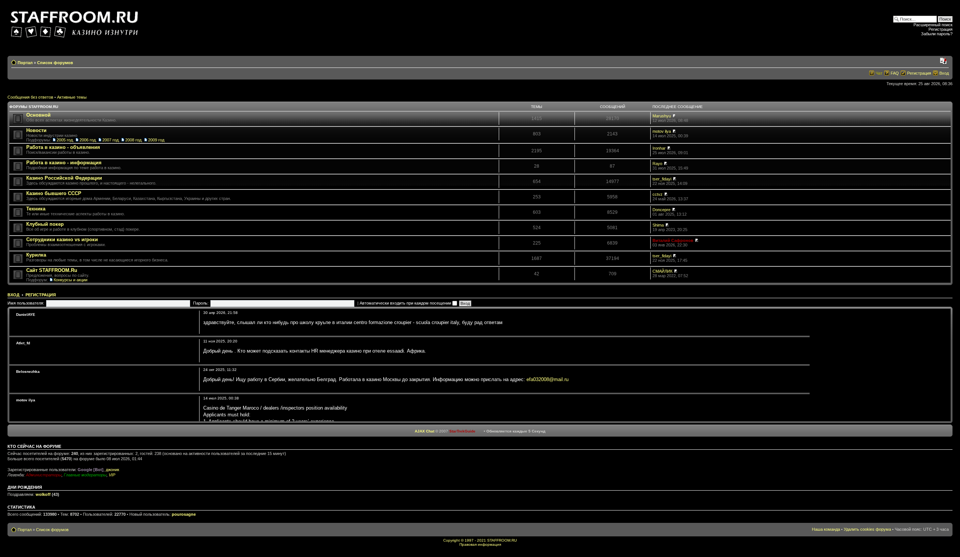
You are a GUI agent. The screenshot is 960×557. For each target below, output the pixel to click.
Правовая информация (480, 544)
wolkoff (43, 494)
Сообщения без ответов (30, 97)
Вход (944, 73)
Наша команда (826, 529)
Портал (25, 62)
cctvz (657, 194)
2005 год (65, 140)
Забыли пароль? (936, 34)
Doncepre (661, 209)
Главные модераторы (85, 475)
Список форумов (55, 62)
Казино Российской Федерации (64, 178)
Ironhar (659, 148)
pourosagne (184, 514)
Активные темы (72, 97)
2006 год (88, 140)
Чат (879, 73)
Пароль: (200, 303)
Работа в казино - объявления (63, 147)
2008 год (133, 140)
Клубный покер (45, 224)
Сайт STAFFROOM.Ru (51, 270)
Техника (35, 209)
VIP (112, 475)
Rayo (657, 163)
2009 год (156, 140)
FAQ (895, 73)
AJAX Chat (424, 431)
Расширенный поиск (933, 25)
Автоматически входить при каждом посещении (406, 303)
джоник (112, 469)
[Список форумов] (75, 22)
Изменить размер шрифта (943, 61)
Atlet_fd (23, 343)
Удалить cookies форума (867, 529)
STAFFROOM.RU (502, 540)
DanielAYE (25, 314)
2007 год (110, 140)
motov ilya (661, 131)
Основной (38, 115)
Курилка (36, 255)
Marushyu (661, 116)
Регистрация (940, 29)
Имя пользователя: (26, 303)
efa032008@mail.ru (547, 379)
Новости (36, 130)
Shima (658, 225)
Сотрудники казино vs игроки (62, 239)
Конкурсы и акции (70, 280)
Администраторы (44, 475)
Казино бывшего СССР (53, 193)
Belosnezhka (28, 371)
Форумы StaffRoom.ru (33, 107)
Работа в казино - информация (64, 162)
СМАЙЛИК (662, 271)
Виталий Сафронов (672, 240)
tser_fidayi (661, 179)
